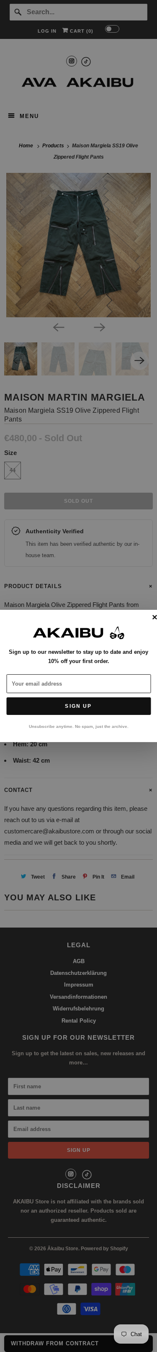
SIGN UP (78, 706)
